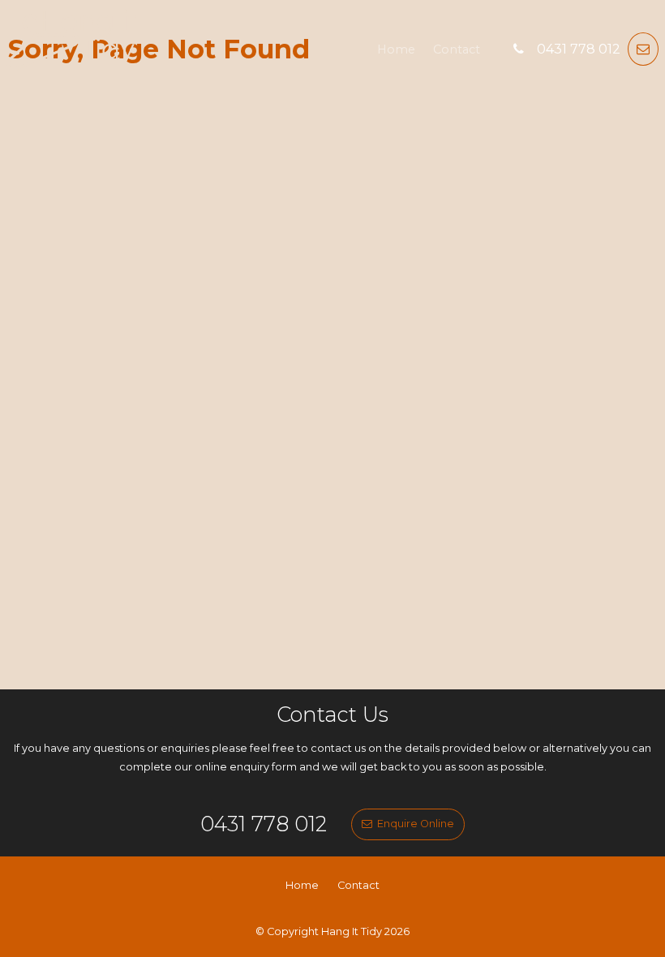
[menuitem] (302, 886)
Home (396, 49)
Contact (456, 49)
